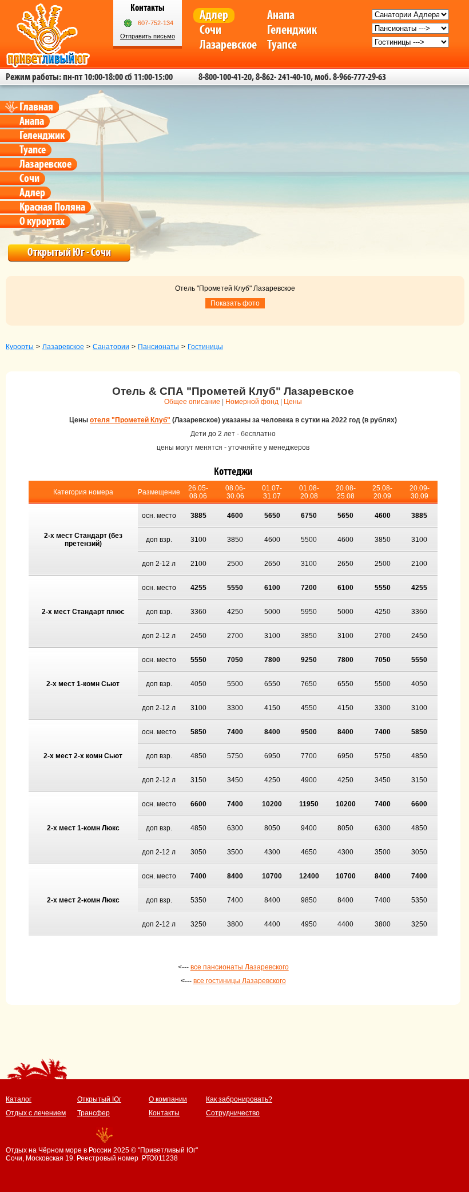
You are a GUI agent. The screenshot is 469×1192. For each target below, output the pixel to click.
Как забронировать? (239, 1099)
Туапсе (282, 45)
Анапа (281, 15)
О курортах (42, 221)
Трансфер (93, 1113)
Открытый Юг (99, 1099)
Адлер (214, 15)
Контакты (164, 1113)
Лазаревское (228, 45)
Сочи (210, 30)
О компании (168, 1099)
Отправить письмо (147, 36)
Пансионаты (158, 347)
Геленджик (292, 30)
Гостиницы (205, 347)
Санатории (111, 347)
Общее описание (192, 402)
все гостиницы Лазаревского (239, 981)
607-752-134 (155, 22)
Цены (293, 402)
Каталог (18, 1099)
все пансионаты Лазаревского (239, 967)
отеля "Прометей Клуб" (130, 420)
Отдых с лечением (36, 1113)
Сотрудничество (233, 1113)
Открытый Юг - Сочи (69, 252)
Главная (36, 107)
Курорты (20, 347)
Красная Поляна (52, 207)
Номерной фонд (252, 402)
